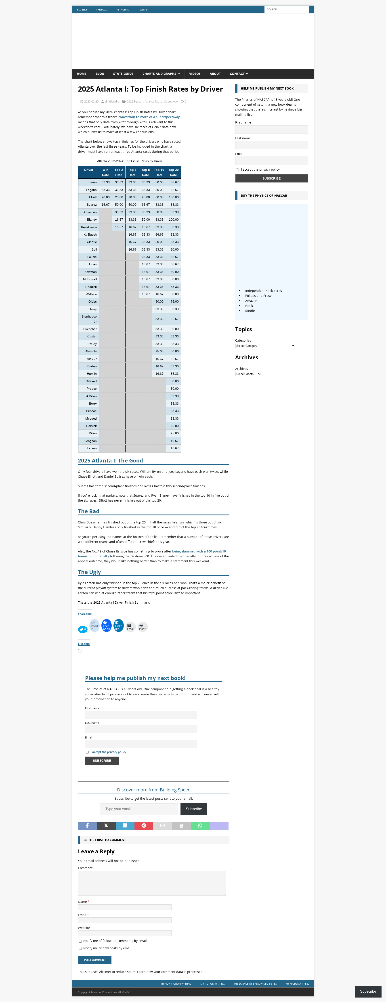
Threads (101, 9)
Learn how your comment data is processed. (170, 972)
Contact (237, 73)
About (215, 73)
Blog (100, 73)
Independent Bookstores (263, 291)
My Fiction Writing (212, 983)
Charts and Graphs (159, 73)
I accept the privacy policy (108, 752)
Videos (195, 73)
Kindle (250, 311)
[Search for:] (286, 9)
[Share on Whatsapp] (200, 826)
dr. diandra (112, 101)
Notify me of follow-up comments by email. (115, 941)
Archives (241, 368)
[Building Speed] (193, 66)
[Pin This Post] (143, 826)
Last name (92, 723)
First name (92, 708)
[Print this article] (181, 826)
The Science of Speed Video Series (255, 983)
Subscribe (194, 809)
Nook (249, 305)
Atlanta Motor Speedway (161, 101)
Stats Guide (123, 73)
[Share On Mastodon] (219, 826)
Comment (85, 868)
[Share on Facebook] (87, 826)
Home (81, 73)
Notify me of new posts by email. (107, 948)
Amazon (251, 301)
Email (88, 737)
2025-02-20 (91, 101)
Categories (243, 340)
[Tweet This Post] (106, 826)
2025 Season (135, 101)
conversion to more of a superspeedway (149, 117)
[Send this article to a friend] (162, 826)
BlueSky (82, 9)
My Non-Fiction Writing (176, 983)
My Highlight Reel (297, 983)
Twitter (143, 9)
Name (83, 901)
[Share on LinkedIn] (125, 826)
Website (84, 928)
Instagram (123, 9)
